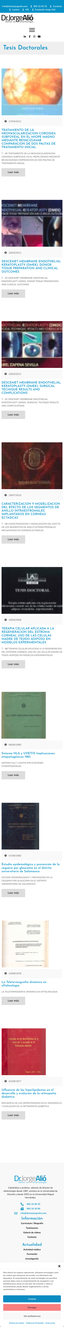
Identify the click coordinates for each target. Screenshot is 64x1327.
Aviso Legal (50, 1323)
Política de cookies (16, 1323)
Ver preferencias (32, 1316)
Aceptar (32, 1298)
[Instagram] (34, 36)
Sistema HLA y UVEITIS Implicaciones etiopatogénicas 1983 (28, 755)
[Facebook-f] (30, 36)
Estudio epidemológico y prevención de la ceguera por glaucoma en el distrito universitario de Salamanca (31, 868)
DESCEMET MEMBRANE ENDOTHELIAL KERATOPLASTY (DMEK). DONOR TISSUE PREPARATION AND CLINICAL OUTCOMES (31, 266)
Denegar (32, 1307)
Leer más (13, 172)
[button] (59, 1266)
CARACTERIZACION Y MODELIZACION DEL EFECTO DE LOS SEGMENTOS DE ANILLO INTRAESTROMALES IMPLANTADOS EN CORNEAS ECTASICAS (31, 510)
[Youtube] (39, 36)
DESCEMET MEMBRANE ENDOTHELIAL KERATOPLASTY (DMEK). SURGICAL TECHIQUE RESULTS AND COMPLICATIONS (31, 388)
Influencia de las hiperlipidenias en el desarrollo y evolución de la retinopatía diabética (29, 1093)
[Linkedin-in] (25, 36)
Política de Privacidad (35, 1323)
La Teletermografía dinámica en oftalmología (24, 984)
